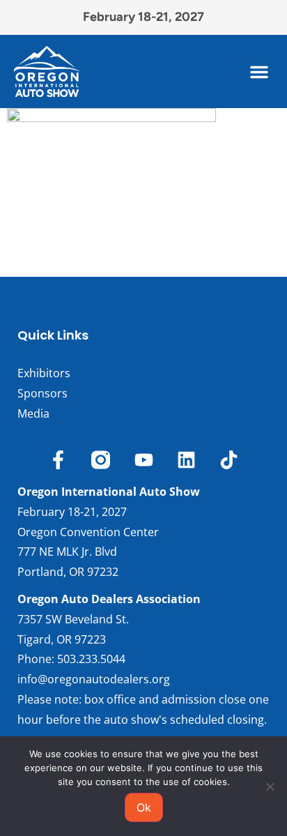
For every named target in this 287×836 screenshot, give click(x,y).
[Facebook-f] (58, 460)
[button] (259, 71)
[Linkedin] (186, 460)
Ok (144, 807)
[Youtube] (143, 460)
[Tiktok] (229, 460)
